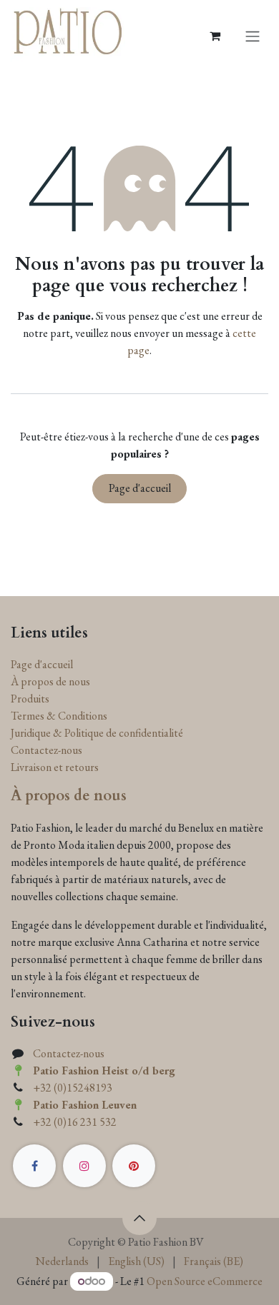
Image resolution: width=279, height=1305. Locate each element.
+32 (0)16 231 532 (75, 1121)
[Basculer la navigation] (252, 35)
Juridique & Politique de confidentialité (97, 732)
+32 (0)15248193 (72, 1087)
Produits (30, 698)
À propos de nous (50, 681)
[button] (139, 1218)
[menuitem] (62, 1261)
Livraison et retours (55, 767)
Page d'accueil (140, 487)
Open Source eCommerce (205, 1281)
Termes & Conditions (59, 715)
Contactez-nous (46, 749)
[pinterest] (133, 1165)
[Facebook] (34, 1165)
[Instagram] (84, 1165)
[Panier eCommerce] (215, 36)
